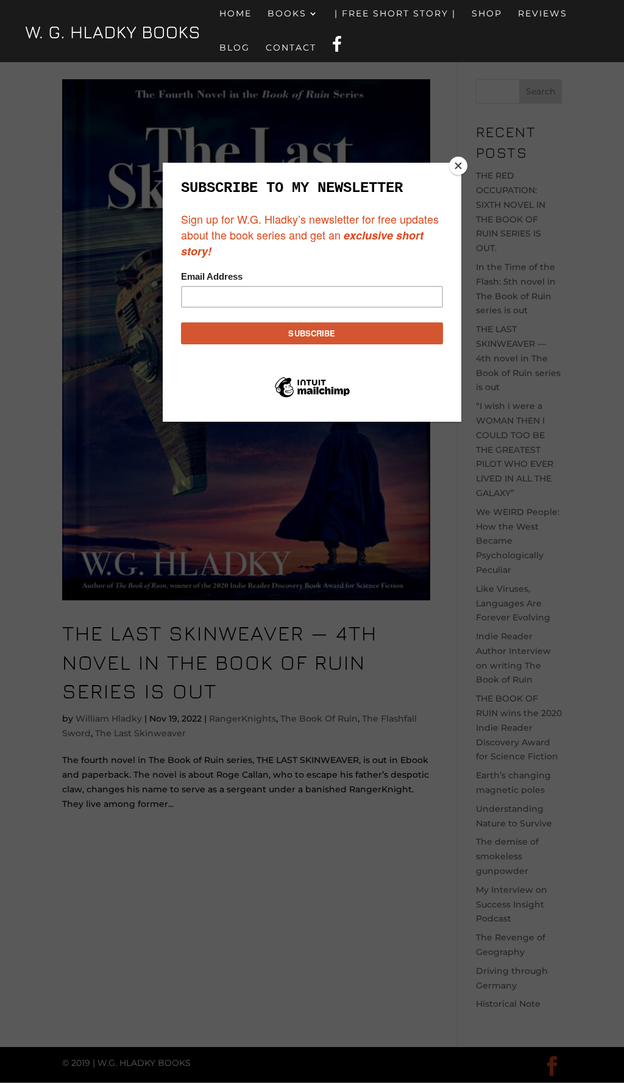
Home (235, 14)
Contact (291, 48)
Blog (234, 48)
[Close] (458, 166)
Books (287, 14)
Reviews (542, 14)
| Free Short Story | (395, 14)
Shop (487, 14)
